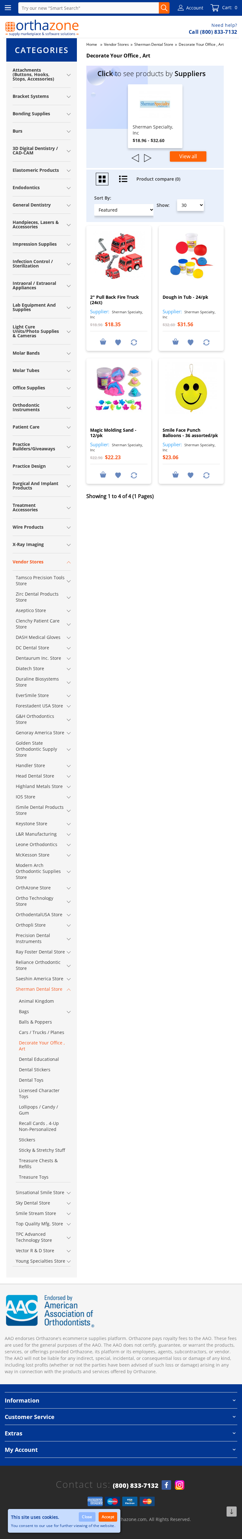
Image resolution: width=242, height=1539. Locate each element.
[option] (155, 116)
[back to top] (231, 1511)
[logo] (42, 28)
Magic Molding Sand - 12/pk (113, 432)
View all (188, 156)
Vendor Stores (116, 44)
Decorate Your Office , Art (201, 44)
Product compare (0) (158, 179)
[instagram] (179, 1485)
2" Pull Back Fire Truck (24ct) (114, 299)
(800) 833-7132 (135, 1485)
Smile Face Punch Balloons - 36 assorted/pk (190, 432)
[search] (164, 8)
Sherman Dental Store (153, 44)
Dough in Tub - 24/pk (185, 297)
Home (91, 44)
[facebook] (166, 1485)
